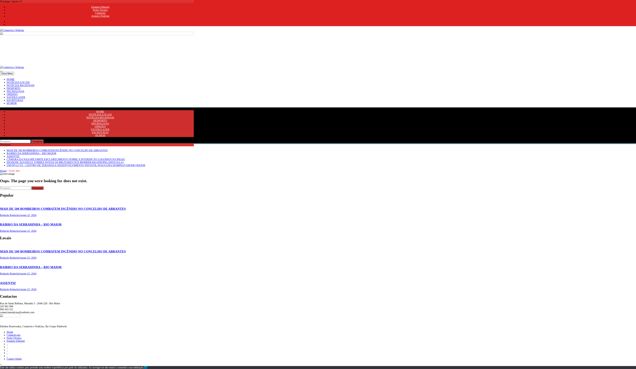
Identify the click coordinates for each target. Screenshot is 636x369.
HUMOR (12, 103)
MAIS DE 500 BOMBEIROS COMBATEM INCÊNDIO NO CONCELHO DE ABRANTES (57, 150)
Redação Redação (9, 215)
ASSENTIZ (13, 156)
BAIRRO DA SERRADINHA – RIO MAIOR (31, 153)
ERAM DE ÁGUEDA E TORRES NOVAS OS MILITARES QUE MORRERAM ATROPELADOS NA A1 (65, 162)
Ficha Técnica (100, 10)
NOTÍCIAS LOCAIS (18, 82)
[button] (1, 364)
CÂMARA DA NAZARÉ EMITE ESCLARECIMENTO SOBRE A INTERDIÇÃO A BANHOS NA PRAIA (66, 159)
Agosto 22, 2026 (27, 215)
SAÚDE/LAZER (16, 97)
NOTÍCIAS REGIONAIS (20, 85)
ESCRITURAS (15, 100)
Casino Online (14, 358)
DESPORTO (14, 88)
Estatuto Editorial (100, 7)
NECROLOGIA (15, 91)
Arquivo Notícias (100, 16)
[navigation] (318, 91)
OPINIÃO (12, 94)
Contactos (100, 13)
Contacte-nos (13, 335)
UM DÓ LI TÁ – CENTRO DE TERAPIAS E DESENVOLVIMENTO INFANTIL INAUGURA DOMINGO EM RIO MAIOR (76, 165)
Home (3, 170)
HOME (11, 79)
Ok (145, 367)
